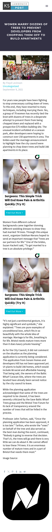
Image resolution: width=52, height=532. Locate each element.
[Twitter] (8, 472)
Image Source (10, 458)
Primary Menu (46, 6)
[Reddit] (24, 472)
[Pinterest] (12, 472)
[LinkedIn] (20, 472)
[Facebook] (4, 472)
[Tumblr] (16, 472)
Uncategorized (11, 86)
